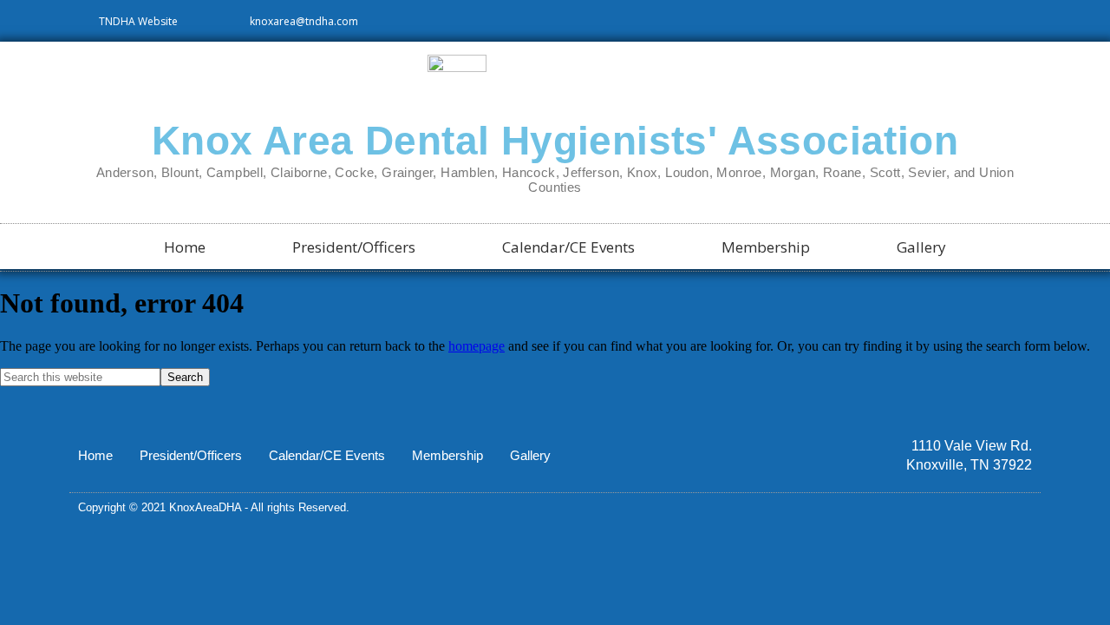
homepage (476, 346)
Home (185, 247)
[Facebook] (1028, 21)
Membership (766, 247)
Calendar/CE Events (568, 247)
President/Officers (353, 247)
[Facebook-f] (996, 508)
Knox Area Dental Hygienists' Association (555, 140)
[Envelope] (1026, 508)
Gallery (921, 247)
